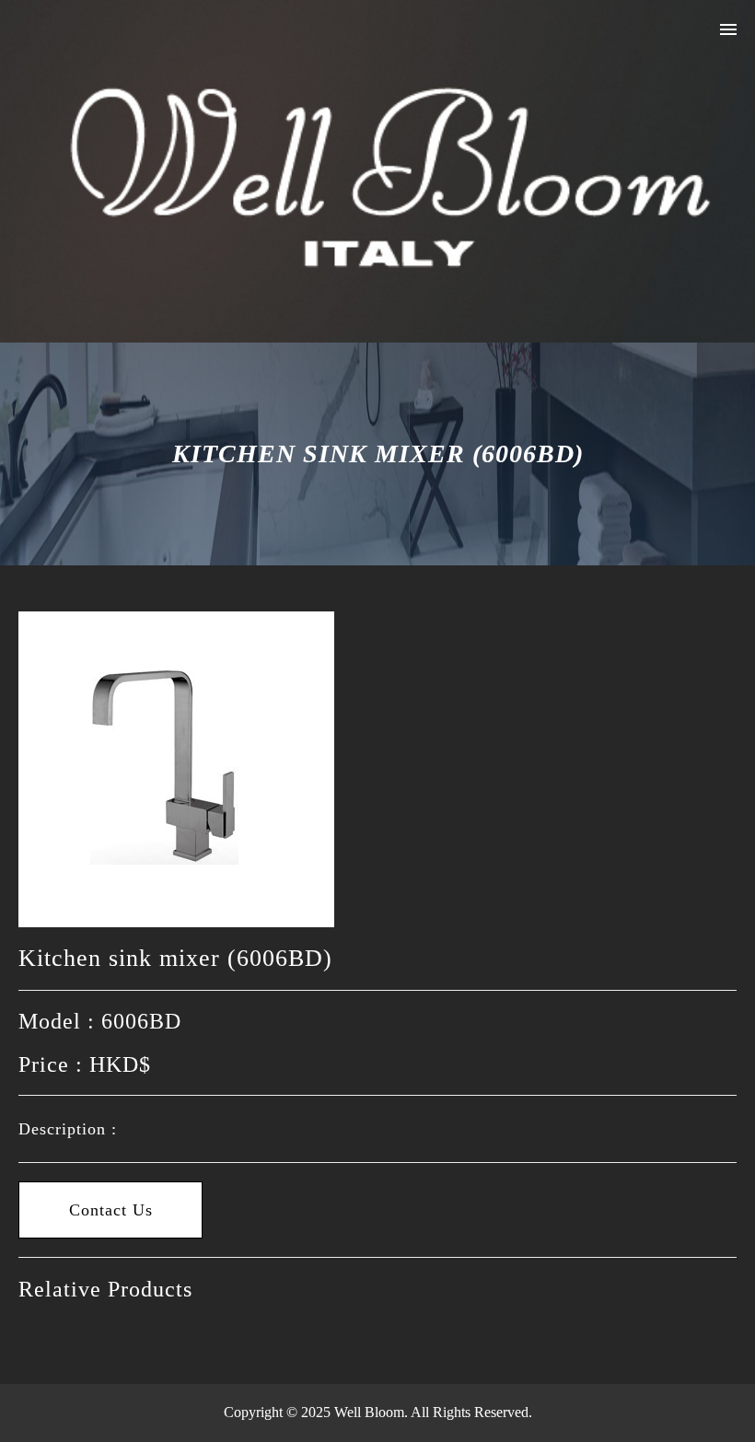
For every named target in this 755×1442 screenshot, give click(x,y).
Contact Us (111, 1210)
